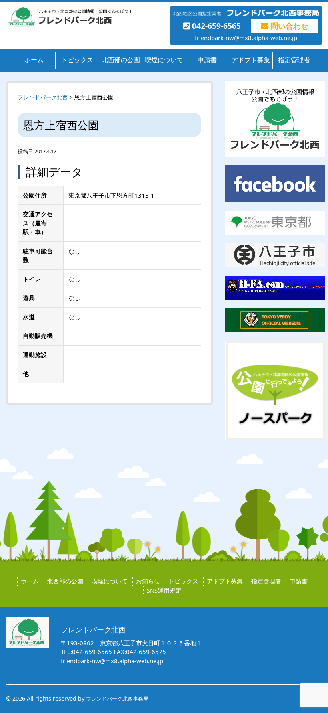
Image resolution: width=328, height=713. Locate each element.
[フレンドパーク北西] (68, 25)
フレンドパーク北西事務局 (117, 698)
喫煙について (164, 59)
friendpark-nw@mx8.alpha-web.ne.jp (246, 37)
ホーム (34, 59)
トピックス (77, 59)
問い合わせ (288, 25)
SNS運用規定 (164, 590)
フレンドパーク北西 (43, 97)
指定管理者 (294, 59)
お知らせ (148, 581)
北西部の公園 (121, 59)
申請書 (207, 59)
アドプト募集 (251, 59)
